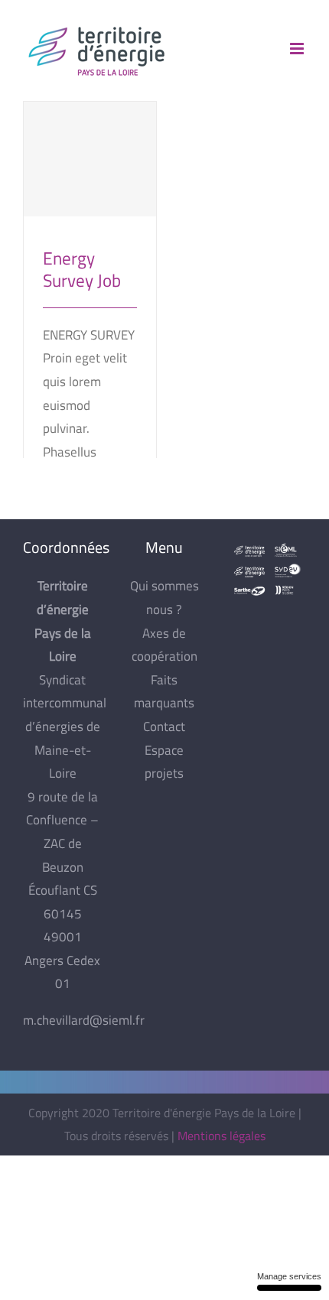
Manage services (289, 1276)
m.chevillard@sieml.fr (84, 1020)
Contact (164, 726)
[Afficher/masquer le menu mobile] (298, 49)
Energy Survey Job (90, 146)
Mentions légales (221, 1135)
